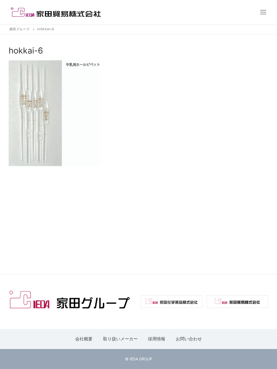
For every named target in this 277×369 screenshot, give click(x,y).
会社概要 (84, 338)
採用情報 (156, 338)
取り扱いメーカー (120, 338)
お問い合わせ (189, 338)
